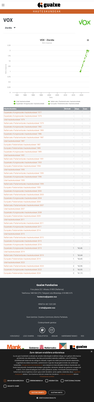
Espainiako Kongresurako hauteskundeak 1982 (23, 127)
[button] (47, 397)
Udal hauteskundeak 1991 (14, 155)
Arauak (55, 336)
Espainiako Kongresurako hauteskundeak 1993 (23, 162)
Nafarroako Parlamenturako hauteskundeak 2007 (24, 205)
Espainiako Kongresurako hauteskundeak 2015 (23, 241)
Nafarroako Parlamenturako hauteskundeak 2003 (24, 195)
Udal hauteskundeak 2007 (14, 209)
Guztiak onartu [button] (38, 392)
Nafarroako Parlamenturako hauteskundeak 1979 (24, 123)
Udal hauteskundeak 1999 (14, 180)
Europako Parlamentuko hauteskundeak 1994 (22, 166)
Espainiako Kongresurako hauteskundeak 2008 (23, 212)
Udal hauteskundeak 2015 (14, 234)
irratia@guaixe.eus (47, 308)
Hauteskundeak (47, 11)
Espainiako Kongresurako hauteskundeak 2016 (23, 245)
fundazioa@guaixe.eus (47, 297)
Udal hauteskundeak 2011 (14, 220)
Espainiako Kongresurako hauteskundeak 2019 (23, 248)
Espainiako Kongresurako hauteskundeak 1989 (23, 152)
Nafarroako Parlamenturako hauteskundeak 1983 (24, 130)
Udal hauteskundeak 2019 (14, 252)
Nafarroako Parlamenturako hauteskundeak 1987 (24, 137)
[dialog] (47, 375)
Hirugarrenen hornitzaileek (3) (32, 365)
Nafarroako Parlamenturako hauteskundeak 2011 (24, 223)
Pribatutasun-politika (47, 376)
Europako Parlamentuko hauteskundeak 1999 (22, 187)
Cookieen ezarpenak (66, 374)
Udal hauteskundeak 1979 (14, 120)
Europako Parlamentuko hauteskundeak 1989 (22, 148)
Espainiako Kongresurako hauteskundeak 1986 (23, 134)
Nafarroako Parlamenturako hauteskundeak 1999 (24, 184)
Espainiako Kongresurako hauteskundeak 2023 (23, 269)
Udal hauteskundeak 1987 (14, 141)
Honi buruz (14, 336)
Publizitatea (42, 336)
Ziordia (9, 27)
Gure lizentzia (31, 317)
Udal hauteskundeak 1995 (14, 170)
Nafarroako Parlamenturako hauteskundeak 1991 (24, 159)
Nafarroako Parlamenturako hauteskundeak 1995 (24, 173)
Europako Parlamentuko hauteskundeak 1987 (22, 145)
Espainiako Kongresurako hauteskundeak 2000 (23, 191)
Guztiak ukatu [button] (56, 392)
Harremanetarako (69, 336)
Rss (82, 336)
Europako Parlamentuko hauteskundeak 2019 (22, 259)
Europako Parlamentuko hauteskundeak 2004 (22, 202)
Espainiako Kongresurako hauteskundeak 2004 (23, 198)
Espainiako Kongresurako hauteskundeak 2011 (23, 227)
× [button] (91, 351)
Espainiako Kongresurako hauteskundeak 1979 (23, 116)
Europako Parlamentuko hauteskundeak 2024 (22, 273)
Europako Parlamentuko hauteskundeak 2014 (22, 230)
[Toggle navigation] (3, 5)
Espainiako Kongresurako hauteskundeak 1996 (23, 177)
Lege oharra (28, 336)
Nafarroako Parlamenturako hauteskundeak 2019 (24, 255)
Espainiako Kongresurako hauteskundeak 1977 (23, 112)
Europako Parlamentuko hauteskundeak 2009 (22, 216)
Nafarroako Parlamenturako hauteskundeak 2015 (24, 237)
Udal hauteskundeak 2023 (14, 262)
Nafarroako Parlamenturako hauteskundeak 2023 (24, 266)
